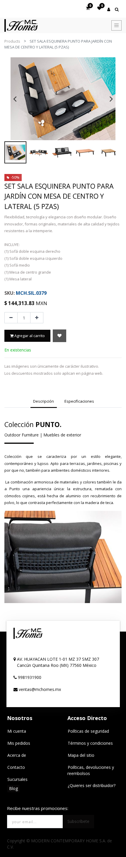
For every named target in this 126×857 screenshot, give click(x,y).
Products (12, 41)
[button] (59, 335)
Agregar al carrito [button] (29, 335)
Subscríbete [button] (78, 821)
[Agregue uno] (36, 317)
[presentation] (14, 98)
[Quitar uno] (11, 317)
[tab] (43, 402)
